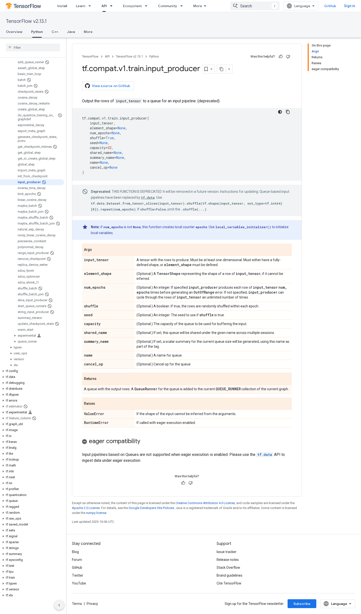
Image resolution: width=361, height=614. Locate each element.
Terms (77, 604)
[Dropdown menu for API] (113, 6)
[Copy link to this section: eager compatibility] (145, 442)
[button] (32, 336)
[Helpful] (280, 56)
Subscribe (301, 603)
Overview (14, 32)
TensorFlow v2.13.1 (26, 21)
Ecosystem (132, 6)
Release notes (228, 560)
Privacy (92, 604)
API (104, 6)
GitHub (330, 6)
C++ (55, 32)
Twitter (77, 575)
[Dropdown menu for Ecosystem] (147, 6)
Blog (75, 552)
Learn (80, 6)
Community (167, 6)
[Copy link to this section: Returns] (101, 379)
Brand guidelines (229, 575)
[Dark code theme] (280, 112)
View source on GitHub (111, 86)
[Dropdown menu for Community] (183, 6)
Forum (77, 560)
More (197, 6)
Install (62, 6)
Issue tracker (226, 552)
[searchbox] (33, 47)
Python (37, 32)
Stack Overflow (228, 567)
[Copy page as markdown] (221, 69)
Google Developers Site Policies (151, 508)
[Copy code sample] (288, 112)
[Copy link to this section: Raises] (100, 404)
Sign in (349, 6)
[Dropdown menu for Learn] (91, 6)
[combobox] (254, 5)
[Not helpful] (288, 56)
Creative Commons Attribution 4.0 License (205, 503)
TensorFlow (90, 56)
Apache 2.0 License (86, 508)
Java (71, 32)
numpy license (96, 513)
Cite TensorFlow (229, 583)
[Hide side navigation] (59, 605)
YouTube (79, 583)
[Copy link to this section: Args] (97, 250)
